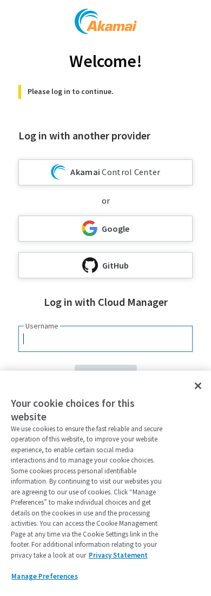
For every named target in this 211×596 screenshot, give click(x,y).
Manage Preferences (44, 576)
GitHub (115, 265)
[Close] (198, 386)
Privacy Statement (118, 555)
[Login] (106, 23)
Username (41, 326)
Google (115, 228)
